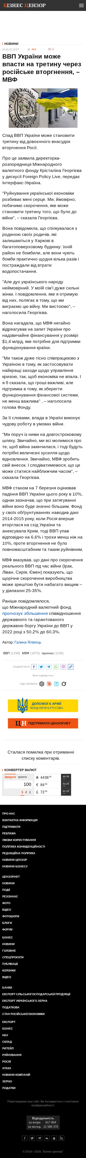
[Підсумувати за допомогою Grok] (64, 683)
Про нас (8, 813)
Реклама (9, 833)
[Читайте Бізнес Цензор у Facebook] (25, 1138)
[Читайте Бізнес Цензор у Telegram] (39, 1138)
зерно (7, 1081)
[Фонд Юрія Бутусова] (43, 705)
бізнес (7, 1028)
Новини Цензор (14, 859)
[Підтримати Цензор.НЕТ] (43, 724)
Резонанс (10, 896)
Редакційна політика (18, 853)
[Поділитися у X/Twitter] (41, 666)
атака (6, 1068)
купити (22, 777)
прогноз (53, 653)
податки (9, 1088)
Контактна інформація (20, 820)
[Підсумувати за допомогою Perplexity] (56, 683)
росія (6, 1061)
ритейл (8, 1048)
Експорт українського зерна (24, 1000)
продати (10, 777)
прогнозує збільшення (25, 613)
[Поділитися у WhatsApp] (56, 666)
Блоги (7, 923)
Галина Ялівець (27, 642)
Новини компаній (16, 1074)
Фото (6, 903)
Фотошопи (10, 916)
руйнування (12, 1055)
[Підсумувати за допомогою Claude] (49, 683)
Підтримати (11, 826)
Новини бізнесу (15, 866)
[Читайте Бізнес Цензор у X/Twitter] (32, 1138)
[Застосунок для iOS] (54, 1138)
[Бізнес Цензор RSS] (61, 1138)
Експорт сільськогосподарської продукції (36, 994)
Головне (9, 950)
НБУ (5, 1035)
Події (6, 890)
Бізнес (7, 937)
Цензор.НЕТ (11, 876)
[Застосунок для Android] (47, 1138)
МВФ (31, 653)
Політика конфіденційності (23, 846)
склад (7, 1041)
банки (7, 987)
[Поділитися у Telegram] (48, 666)
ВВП (11, 653)
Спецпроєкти (13, 957)
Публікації (10, 964)
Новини (11, 44)
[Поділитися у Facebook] (34, 666)
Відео (6, 909)
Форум (7, 929)
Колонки (9, 970)
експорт (8, 1022)
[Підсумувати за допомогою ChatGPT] (41, 683)
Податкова (10, 1007)
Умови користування (19, 840)
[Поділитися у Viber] (63, 666)
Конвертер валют (20, 770)
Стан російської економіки (23, 1014)
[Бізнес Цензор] (24, 6)
